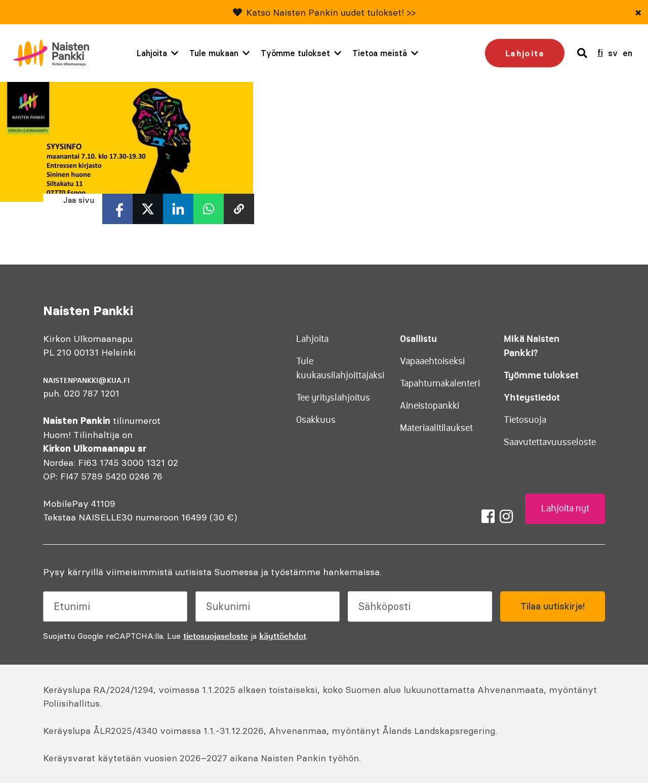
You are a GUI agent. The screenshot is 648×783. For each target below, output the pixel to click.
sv (613, 53)
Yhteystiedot (532, 397)
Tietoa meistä (379, 53)
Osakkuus (316, 419)
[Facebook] (488, 516)
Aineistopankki (429, 405)
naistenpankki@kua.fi (86, 380)
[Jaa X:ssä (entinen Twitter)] (148, 209)
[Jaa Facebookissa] (117, 209)
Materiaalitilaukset (436, 427)
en (627, 53)
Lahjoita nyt (565, 508)
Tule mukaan (213, 53)
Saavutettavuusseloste (550, 442)
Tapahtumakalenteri (440, 383)
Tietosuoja (525, 419)
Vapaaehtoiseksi (432, 361)
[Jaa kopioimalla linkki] (239, 209)
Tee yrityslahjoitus (333, 397)
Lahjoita (152, 53)
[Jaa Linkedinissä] (178, 209)
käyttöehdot (282, 636)
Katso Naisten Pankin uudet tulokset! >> (331, 12)
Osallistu (418, 338)
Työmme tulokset (295, 53)
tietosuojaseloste (215, 636)
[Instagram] (506, 516)
